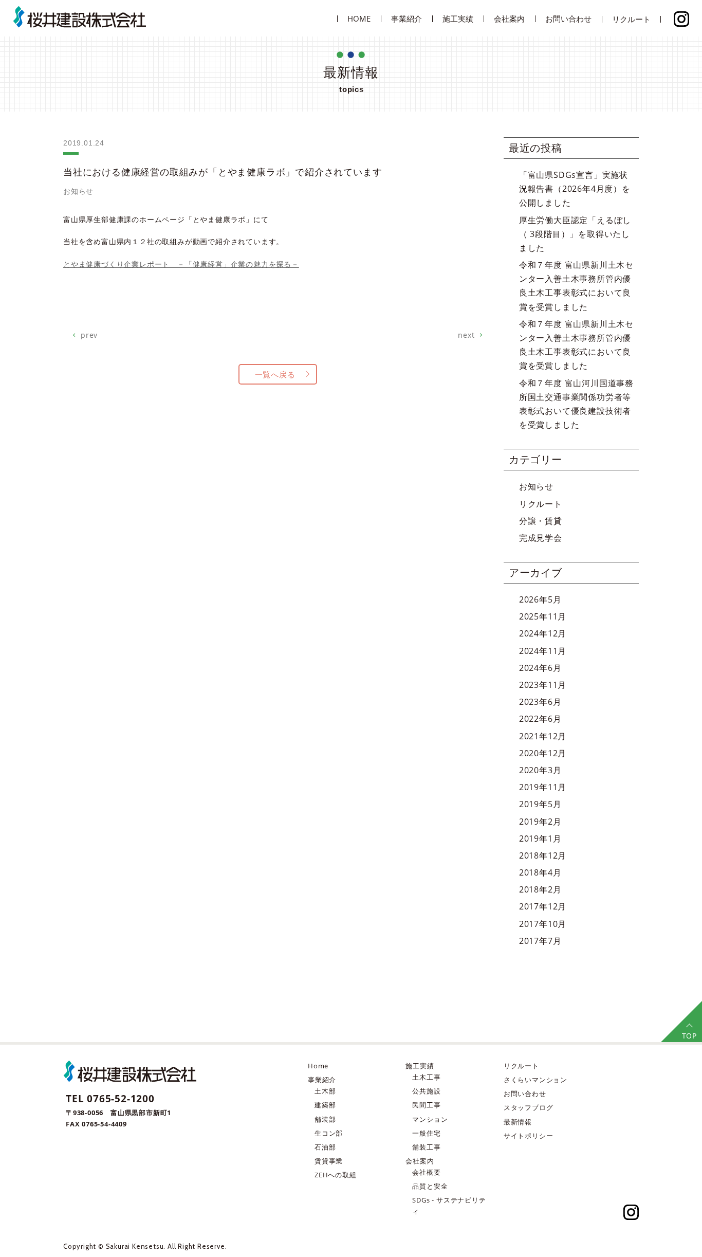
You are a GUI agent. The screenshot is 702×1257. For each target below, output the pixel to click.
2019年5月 (540, 804)
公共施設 (426, 1091)
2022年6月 (540, 718)
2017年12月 (542, 906)
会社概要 (426, 1172)
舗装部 (325, 1119)
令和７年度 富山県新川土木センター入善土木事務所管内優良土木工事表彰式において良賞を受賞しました (576, 286)
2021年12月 (542, 736)
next (466, 335)
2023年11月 (542, 684)
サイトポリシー (528, 1135)
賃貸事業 (329, 1160)
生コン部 (329, 1133)
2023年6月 (540, 701)
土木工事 (426, 1077)
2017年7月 (540, 940)
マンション (430, 1119)
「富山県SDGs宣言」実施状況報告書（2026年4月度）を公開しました (575, 188)
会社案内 (419, 1160)
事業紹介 (322, 1079)
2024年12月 (542, 633)
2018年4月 (540, 872)
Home (318, 1065)
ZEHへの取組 (336, 1174)
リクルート (631, 19)
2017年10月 (542, 924)
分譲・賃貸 (540, 520)
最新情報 (518, 1121)
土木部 (325, 1091)
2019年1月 (540, 838)
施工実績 (457, 18)
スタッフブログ (528, 1107)
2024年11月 (542, 651)
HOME (359, 18)
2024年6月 (540, 667)
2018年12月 (542, 855)
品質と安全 (430, 1186)
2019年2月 (540, 821)
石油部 (325, 1147)
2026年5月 (540, 599)
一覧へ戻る (275, 374)
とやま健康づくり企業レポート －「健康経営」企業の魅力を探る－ (181, 264)
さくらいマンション (535, 1079)
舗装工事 (426, 1147)
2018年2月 (540, 889)
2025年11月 (542, 616)
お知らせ (536, 486)
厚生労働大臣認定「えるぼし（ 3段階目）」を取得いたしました (575, 233)
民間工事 (426, 1104)
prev (89, 335)
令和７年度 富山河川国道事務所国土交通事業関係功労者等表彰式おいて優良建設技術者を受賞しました (576, 404)
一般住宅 (426, 1133)
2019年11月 (542, 787)
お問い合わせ (568, 18)
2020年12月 (542, 753)
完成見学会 (540, 537)
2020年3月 (540, 770)
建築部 (325, 1104)
